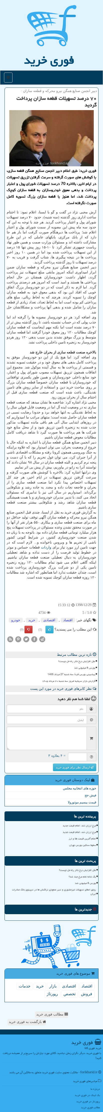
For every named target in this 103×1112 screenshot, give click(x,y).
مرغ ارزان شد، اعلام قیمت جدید (79, 825)
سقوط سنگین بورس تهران (82, 845)
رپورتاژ (52, 994)
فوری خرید (49, 60)
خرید (31, 620)
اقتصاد (67, 620)
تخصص (70, 994)
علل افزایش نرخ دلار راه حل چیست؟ (76, 661)
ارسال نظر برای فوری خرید (73, 767)
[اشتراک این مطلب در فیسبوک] (34, 639)
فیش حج (90, 795)
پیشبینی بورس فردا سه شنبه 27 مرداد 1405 (71, 674)
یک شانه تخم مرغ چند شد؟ (82, 876)
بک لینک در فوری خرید (87, 1095)
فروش (86, 994)
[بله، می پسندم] (50, 629)
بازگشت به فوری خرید (26, 1022)
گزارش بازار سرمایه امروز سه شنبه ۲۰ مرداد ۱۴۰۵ (68, 681)
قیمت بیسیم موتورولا (82, 802)
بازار (52, 986)
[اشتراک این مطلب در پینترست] (18, 639)
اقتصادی (49, 620)
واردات (46, 547)
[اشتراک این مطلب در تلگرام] (42, 639)
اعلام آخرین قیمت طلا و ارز (82, 838)
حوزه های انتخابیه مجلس (79, 788)
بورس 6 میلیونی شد (84, 667)
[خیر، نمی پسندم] (28, 629)
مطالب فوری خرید (50, 1014)
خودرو (15, 620)
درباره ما (95, 1088)
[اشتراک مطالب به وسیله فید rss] (10, 639)
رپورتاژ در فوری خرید (88, 1101)
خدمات (24, 986)
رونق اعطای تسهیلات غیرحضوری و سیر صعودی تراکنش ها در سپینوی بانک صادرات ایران (54, 891)
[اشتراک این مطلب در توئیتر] (26, 639)
